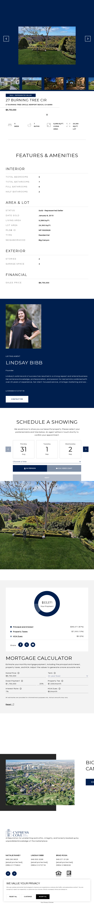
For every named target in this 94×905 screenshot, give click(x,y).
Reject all (13, 896)
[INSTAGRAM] (14, 873)
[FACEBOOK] (8, 873)
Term (50, 673)
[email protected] (39, 862)
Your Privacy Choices (47, 902)
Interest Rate (12, 689)
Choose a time (20, 461)
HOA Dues (52, 689)
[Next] (85, 449)
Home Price (11, 673)
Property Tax (54, 681)
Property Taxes (20, 632)
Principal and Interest (23, 627)
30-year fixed (54, 676)
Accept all (43, 896)
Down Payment (13, 681)
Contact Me (17, 399)
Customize (28, 896)
